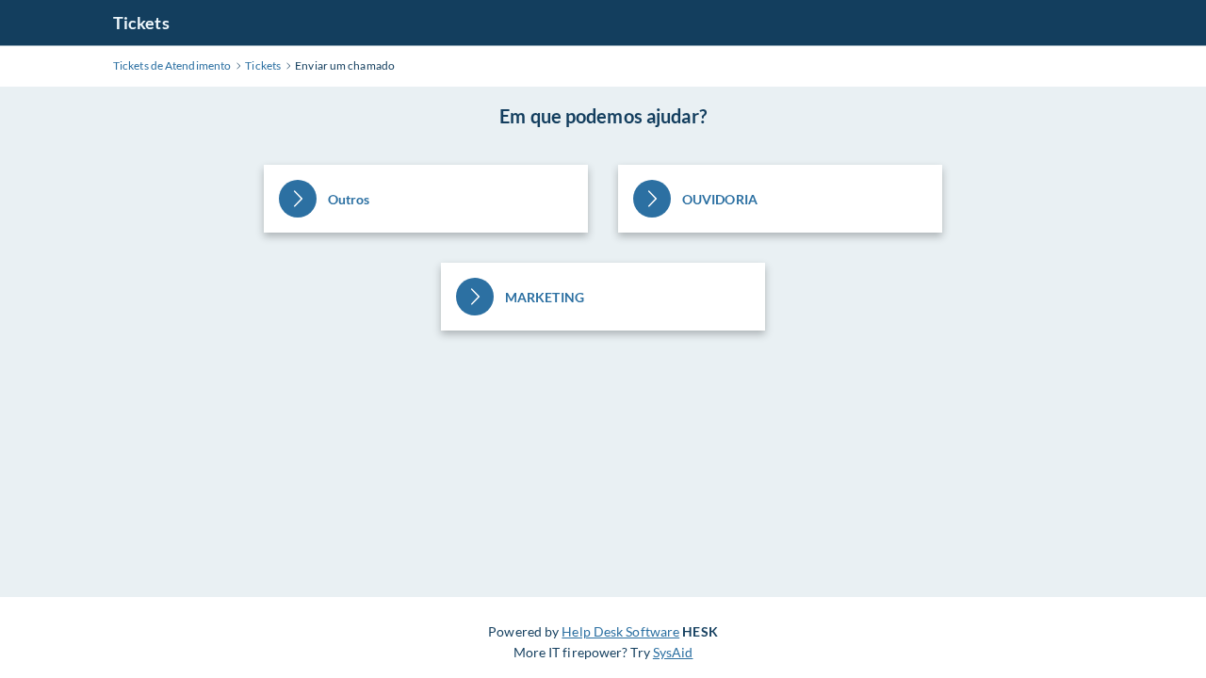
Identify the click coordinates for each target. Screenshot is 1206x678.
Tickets (141, 22)
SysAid (673, 652)
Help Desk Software (620, 631)
